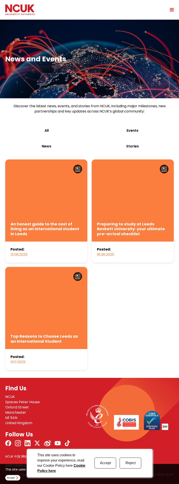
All (47, 130)
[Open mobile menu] (170, 9)
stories (132, 146)
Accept (105, 463)
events (132, 130)
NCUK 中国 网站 (16, 456)
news (46, 146)
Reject (131, 463)
